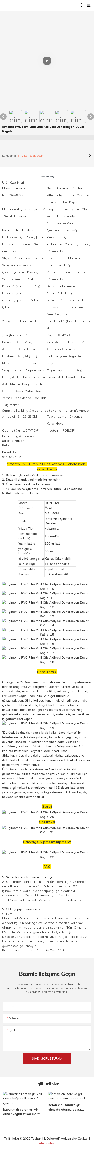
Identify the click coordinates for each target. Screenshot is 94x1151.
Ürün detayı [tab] (47, 176)
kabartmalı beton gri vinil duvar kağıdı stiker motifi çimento (21, 1112)
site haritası (47, 1143)
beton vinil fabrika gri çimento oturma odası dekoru (64, 1107)
